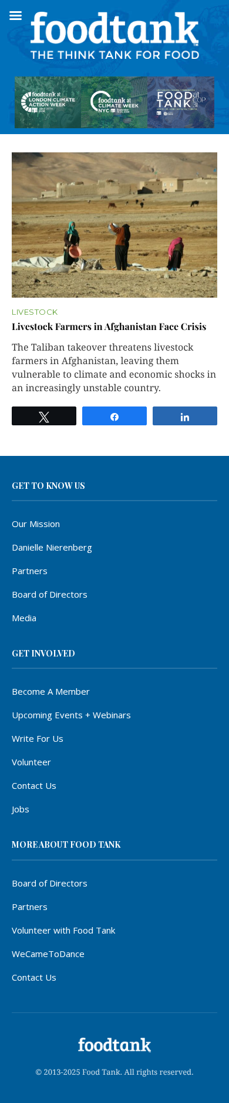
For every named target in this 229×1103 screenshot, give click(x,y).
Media (24, 618)
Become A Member (51, 691)
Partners (30, 571)
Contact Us (34, 785)
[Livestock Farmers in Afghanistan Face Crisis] (114, 224)
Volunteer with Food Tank (63, 930)
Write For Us (37, 738)
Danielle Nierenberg (52, 547)
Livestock (35, 312)
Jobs (20, 809)
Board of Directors (49, 594)
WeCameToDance (48, 953)
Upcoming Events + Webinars (71, 715)
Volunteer (31, 762)
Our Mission (36, 523)
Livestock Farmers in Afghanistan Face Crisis (109, 327)
